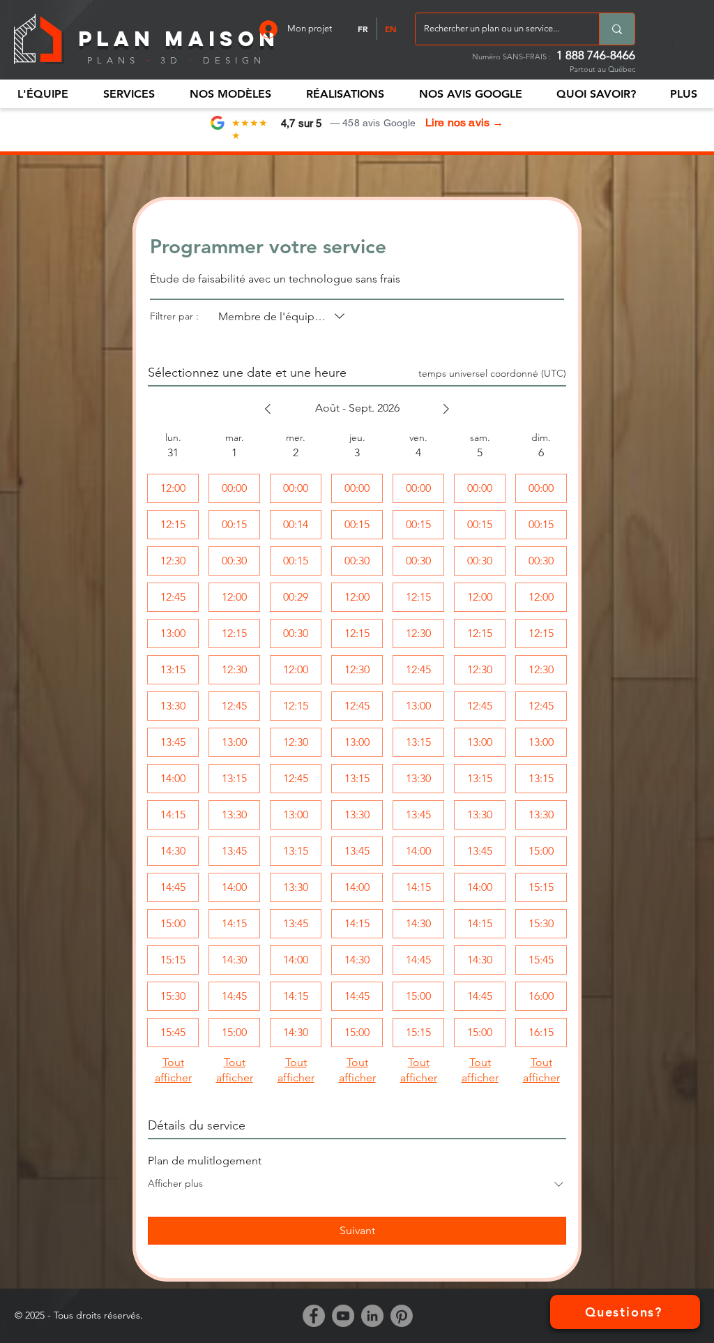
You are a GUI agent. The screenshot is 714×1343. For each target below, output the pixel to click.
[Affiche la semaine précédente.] (267, 408)
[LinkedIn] (372, 1316)
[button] (42, 94)
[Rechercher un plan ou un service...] (617, 29)
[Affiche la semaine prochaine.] (446, 408)
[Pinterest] (401, 1316)
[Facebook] (314, 1316)
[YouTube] (343, 1316)
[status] (492, 373)
